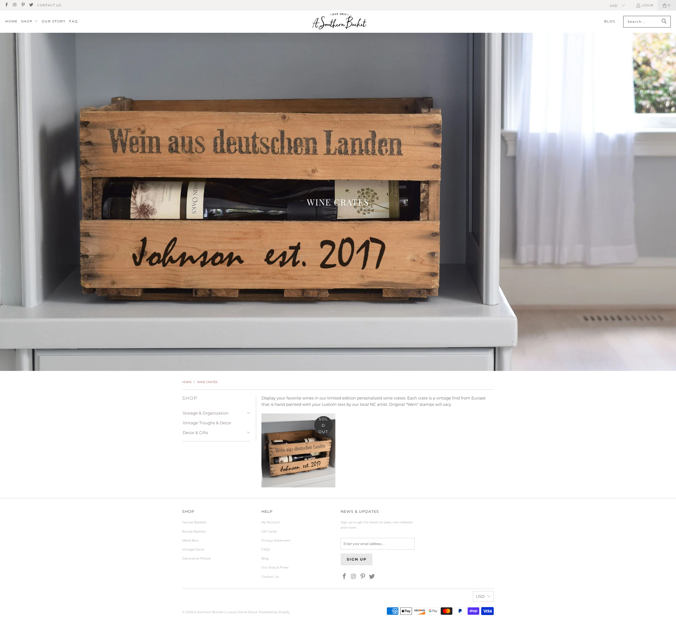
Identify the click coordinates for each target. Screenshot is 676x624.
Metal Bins (190, 540)
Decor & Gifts (195, 432)
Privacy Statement (275, 540)
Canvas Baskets (194, 522)
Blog (265, 558)
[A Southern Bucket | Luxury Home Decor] (339, 21)
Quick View (298, 471)
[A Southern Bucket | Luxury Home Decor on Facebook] (6, 5)
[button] (29, 21)
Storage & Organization (205, 413)
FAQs (265, 549)
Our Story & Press (275, 567)
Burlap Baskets (194, 531)
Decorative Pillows (196, 558)
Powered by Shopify (274, 612)
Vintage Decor (193, 549)
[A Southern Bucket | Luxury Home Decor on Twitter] (31, 5)
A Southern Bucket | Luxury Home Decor (225, 612)
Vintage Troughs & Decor (207, 422)
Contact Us (49, 5)
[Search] (664, 21)
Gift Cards (269, 531)
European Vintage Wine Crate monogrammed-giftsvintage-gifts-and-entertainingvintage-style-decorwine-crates (298, 450)
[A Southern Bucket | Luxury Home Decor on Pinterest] (23, 5)
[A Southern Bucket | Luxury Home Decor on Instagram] (14, 5)
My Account (270, 522)
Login (648, 5)
